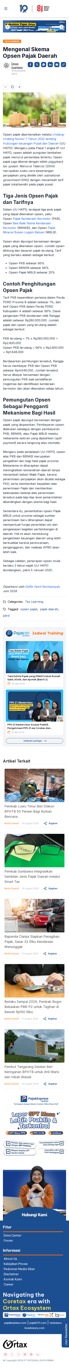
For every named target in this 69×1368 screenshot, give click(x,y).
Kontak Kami (13, 1279)
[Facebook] (11, 1354)
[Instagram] (5, 1354)
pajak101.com (38, 1323)
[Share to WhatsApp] (43, 64)
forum (8, 1240)
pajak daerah (49, 609)
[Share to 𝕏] (37, 64)
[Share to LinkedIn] (50, 64)
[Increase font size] (19, 87)
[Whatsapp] (31, 1354)
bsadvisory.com (35, 1328)
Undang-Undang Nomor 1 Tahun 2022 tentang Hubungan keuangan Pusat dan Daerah (34, 139)
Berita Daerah (11, 823)
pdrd (6, 615)
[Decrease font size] (5, 87)
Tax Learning (34, 601)
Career (8, 1284)
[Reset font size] (12, 87)
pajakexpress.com (15, 1323)
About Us (10, 1259)
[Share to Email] (56, 64)
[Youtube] (24, 1354)
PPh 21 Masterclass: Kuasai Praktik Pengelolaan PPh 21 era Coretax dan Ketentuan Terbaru (28, 726)
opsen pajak (28, 609)
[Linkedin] (37, 1354)
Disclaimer (11, 1274)
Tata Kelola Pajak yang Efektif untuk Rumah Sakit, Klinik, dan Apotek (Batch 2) (33, 678)
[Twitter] (18, 1354)
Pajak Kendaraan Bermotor (32, 218)
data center (12, 1235)
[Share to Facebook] (30, 64)
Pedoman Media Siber (19, 1269)
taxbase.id (56, 1323)
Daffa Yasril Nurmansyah (42, 586)
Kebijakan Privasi (16, 1264)
